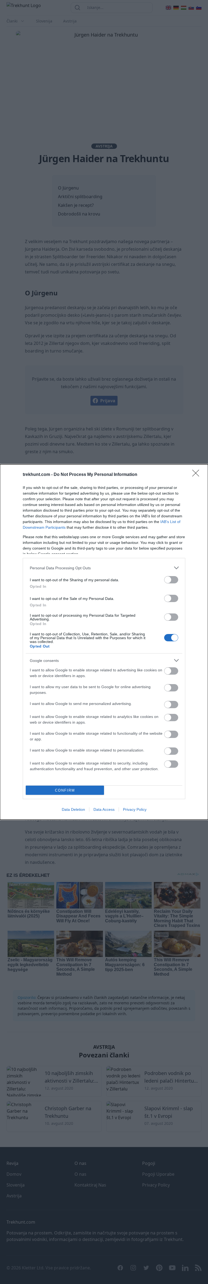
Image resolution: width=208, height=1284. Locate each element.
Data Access (104, 809)
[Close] (197, 475)
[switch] (171, 579)
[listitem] (104, 568)
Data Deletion (73, 809)
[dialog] (104, 642)
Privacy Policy (135, 809)
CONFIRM (65, 790)
